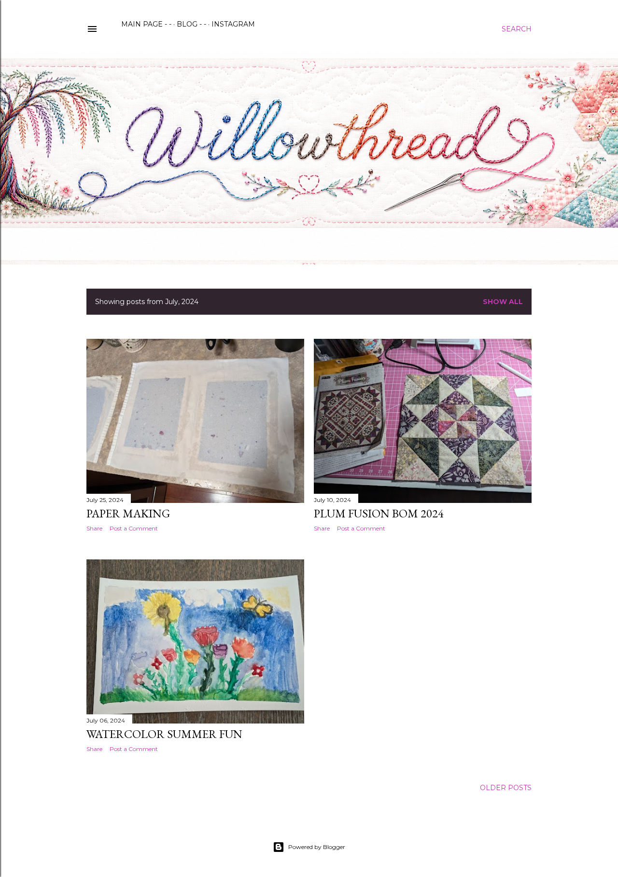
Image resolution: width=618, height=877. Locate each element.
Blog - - (191, 24)
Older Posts (506, 787)
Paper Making (128, 513)
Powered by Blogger (316, 846)
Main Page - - (146, 24)
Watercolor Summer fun (164, 733)
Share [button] (94, 528)
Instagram (233, 24)
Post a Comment (134, 528)
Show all (503, 301)
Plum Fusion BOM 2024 (379, 513)
